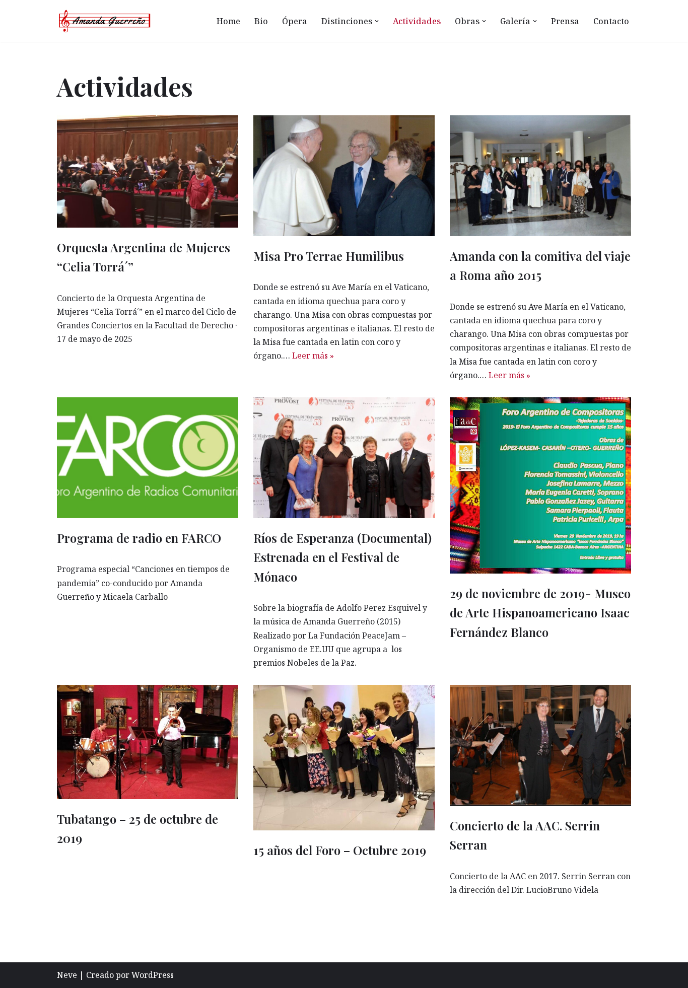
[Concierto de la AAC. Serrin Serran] (540, 745)
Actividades (417, 21)
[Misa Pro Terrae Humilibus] (344, 175)
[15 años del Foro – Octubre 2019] (344, 757)
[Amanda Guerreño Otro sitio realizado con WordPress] (105, 21)
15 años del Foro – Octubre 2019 (339, 850)
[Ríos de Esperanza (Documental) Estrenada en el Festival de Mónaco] (344, 457)
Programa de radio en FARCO (139, 538)
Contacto (611, 21)
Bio (261, 21)
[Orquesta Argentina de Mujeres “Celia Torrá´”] (147, 171)
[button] (377, 21)
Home (228, 21)
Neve (67, 974)
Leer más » (313, 355)
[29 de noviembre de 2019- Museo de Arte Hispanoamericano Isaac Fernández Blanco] (540, 485)
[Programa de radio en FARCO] (147, 457)
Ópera (294, 21)
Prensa (565, 21)
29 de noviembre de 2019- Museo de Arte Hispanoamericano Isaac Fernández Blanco (540, 612)
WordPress (152, 974)
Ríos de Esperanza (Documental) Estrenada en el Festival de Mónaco (342, 557)
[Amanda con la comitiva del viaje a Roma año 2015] (540, 175)
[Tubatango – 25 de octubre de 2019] (147, 742)
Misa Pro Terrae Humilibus (328, 256)
